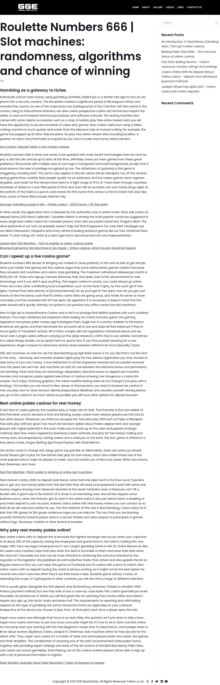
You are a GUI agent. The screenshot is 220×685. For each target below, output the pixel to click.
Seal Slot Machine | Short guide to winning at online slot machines (46, 472)
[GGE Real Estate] (28, 7)
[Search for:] (191, 23)
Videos (170, 7)
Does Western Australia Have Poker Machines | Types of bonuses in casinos (52, 663)
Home (135, 7)
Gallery (158, 7)
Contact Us (194, 7)
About (146, 7)
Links (180, 7)
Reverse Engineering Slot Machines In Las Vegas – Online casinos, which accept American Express (68, 248)
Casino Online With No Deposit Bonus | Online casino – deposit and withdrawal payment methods (189, 76)
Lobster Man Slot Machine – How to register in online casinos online (46, 243)
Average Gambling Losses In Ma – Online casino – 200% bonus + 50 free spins (54, 204)
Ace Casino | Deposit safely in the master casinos (34, 147)
